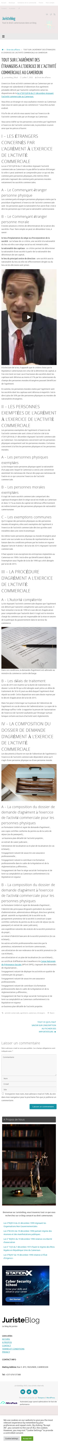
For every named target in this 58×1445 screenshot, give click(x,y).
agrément (24, 1013)
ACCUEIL (6, 1339)
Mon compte (50, 3)
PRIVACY (6, 1352)
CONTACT (6, 1345)
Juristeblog (8, 18)
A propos (12, 8)
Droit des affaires (13, 50)
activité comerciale (12, 1013)
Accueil (3, 3)
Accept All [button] (27, 1438)
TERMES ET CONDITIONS (13, 1349)
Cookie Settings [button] (11, 1438)
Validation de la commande (26, 3)
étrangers (41, 1013)
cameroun (32, 1013)
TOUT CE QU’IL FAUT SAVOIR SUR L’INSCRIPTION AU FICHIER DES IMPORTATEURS (44, 1027)
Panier (41, 3)
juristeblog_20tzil (11, 77)
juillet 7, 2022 (27, 77)
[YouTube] (47, 14)
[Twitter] (51, 14)
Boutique (12, 3)
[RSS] (55, 14)
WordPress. (50, 1398)
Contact (4, 8)
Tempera (41, 1398)
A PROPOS (7, 1342)
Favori (52, 1013)
